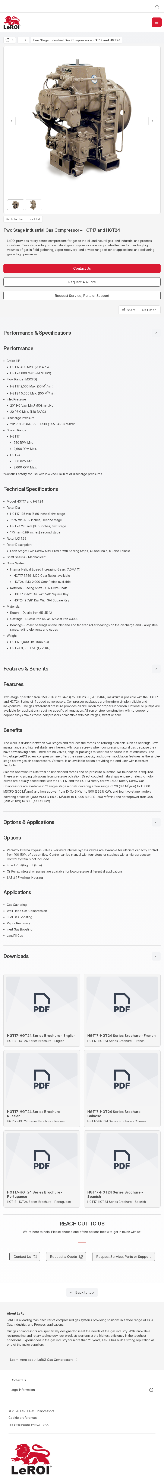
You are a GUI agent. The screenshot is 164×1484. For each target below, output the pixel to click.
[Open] (157, 22)
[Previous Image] (11, 121)
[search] (157, 7)
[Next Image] (152, 121)
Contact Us (18, 1380)
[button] (82, 333)
